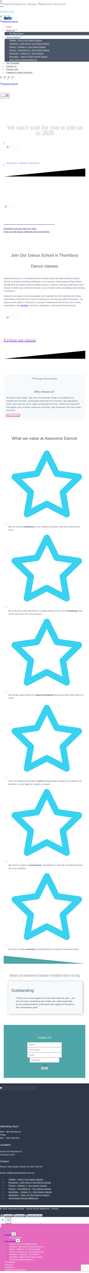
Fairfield (24, 305)
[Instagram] (10, 18)
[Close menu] (0, 1226)
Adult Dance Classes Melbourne (23, 60)
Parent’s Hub (12, 69)
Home (9, 27)
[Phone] (14, 79)
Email (44, 1065)
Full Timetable (12, 63)
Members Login (7, 11)
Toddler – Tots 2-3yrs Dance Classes (25, 1179)
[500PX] (2, 18)
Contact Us (11, 66)
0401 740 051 (59, 4)
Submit (44, 1068)
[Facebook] (6, 18)
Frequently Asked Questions (19, 72)
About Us (8, 1235)
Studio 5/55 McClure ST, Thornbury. (21, 4)
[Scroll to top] (2, 1220)
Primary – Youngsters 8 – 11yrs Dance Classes (29, 1189)
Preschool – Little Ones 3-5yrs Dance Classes (29, 1182)
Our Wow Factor (16, 33)
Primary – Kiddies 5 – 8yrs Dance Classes (27, 1186)
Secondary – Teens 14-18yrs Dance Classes (28, 1195)
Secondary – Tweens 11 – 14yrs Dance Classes (30, 1192)
